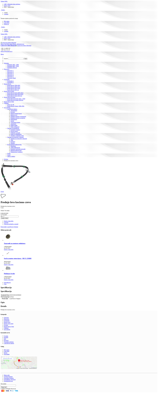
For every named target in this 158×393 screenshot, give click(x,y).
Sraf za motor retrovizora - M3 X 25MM (17, 258)
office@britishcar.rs (6, 51)
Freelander (6, 320)
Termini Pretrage (8, 376)
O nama (6, 336)
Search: (6, 58)
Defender (6, 317)
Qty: (2, 216)
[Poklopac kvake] (8, 270)
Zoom (2, 191)
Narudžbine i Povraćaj (10, 379)
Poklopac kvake (9, 273)
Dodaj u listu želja (8, 249)
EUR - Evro (7, 5)
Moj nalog (6, 21)
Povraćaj (6, 340)
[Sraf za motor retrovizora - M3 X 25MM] (8, 255)
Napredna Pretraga (9, 378)
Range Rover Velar (9, 326)
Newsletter (7, 354)
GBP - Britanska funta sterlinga (12, 4)
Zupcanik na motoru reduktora (14, 243)
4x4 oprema (7, 329)
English (6, 14)
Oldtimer (6, 328)
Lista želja (6, 22)
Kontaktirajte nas (8, 381)
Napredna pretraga (9, 342)
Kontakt (6, 337)
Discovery (6, 319)
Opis (5, 284)
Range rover (7, 322)
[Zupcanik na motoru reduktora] (8, 240)
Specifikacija (7, 282)
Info (5, 339)
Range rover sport (8, 323)
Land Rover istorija (9, 343)
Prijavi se (6, 24)
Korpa (5, 352)
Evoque (6, 325)
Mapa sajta (7, 375)
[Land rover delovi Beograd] (8, 42)
